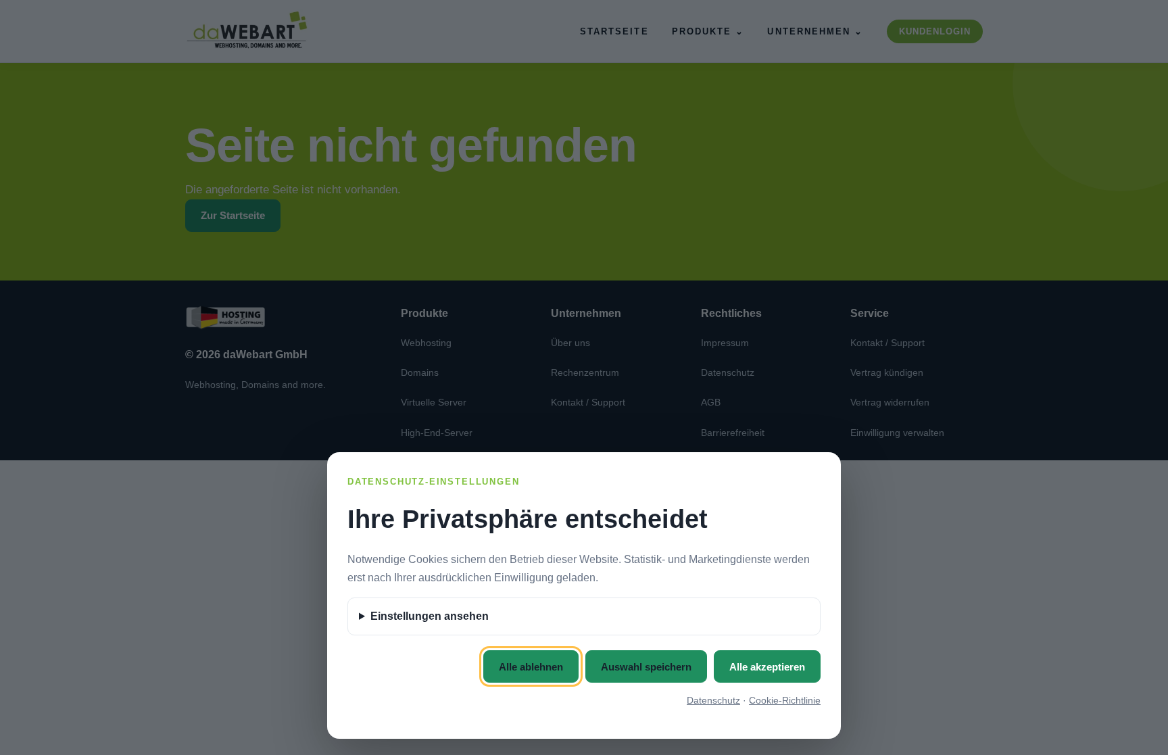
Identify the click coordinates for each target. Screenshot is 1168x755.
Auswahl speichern (646, 667)
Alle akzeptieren (767, 667)
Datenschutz (713, 700)
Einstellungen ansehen (429, 616)
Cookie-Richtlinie (785, 700)
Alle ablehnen (531, 667)
